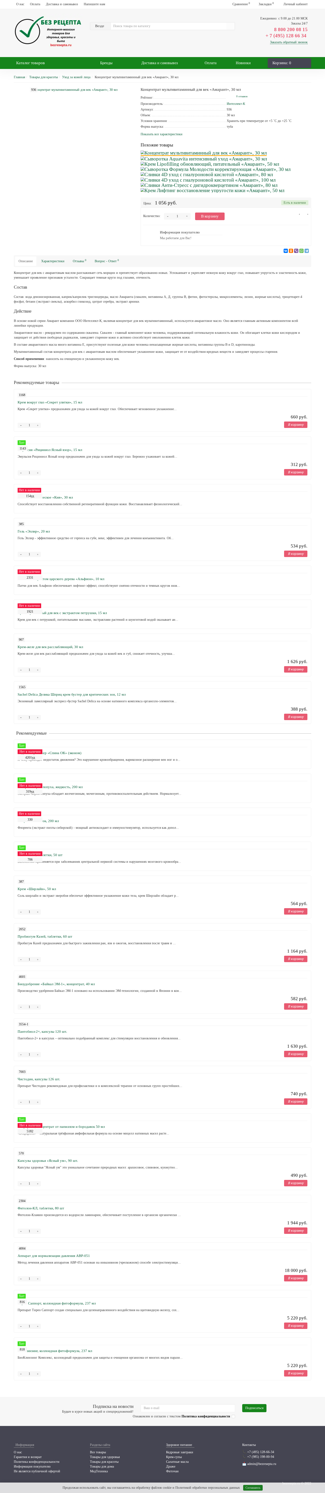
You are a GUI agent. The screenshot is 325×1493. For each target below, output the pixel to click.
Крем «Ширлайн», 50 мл (37, 889)
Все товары (98, 1452)
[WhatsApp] (301, 251)
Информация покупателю (32, 1466)
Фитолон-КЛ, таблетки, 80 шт (41, 1208)
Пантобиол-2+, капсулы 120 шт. (42, 1031)
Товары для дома (102, 1466)
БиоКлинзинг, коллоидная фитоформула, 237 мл (55, 1351)
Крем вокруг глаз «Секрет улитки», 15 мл (50, 402)
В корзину (210, 216)
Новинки (243, 63)
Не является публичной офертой (37, 1471)
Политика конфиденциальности (36, 1462)
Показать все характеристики (161, 134)
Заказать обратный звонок (289, 42)
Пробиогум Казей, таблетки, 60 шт (45, 936)
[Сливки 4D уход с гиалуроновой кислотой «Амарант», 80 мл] (207, 174)
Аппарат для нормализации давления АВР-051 (54, 1256)
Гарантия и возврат (28, 1457)
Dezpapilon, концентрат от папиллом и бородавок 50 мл (61, 1127)
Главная (19, 77)
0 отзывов (241, 96)
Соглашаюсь (253, 1487)
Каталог (30, 63)
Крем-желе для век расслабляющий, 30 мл (50, 647)
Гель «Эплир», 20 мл (34, 531)
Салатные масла (177, 1462)
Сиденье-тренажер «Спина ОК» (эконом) (49, 753)
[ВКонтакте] (286, 251)
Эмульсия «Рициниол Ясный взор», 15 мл (50, 450)
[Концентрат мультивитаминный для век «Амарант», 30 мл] (204, 153)
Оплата (35, 4)
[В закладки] (297, 215)
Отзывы (79, 261)
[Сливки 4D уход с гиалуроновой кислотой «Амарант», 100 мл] (208, 179)
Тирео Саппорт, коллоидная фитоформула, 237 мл (57, 1303)
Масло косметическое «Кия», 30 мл (45, 497)
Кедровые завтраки (179, 1452)
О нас (20, 4)
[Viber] (296, 251)
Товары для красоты (43, 77)
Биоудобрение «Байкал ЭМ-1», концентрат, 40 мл (56, 984)
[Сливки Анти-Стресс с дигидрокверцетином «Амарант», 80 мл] (209, 185)
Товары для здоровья (105, 1457)
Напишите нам (94, 4)
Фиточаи (172, 1471)
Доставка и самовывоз (62, 4)
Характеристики (52, 261)
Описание (26, 261)
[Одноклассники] (291, 251)
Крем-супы (174, 1457)
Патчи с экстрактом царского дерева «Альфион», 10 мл (61, 579)
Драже (170, 1466)
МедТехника (99, 1471)
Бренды (106, 63)
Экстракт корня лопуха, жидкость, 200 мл (50, 787)
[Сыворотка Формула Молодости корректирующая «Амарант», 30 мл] (216, 169)
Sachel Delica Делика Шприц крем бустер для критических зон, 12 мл (72, 694)
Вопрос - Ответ (107, 261)
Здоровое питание (179, 1445)
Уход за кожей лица (76, 77)
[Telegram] (307, 251)
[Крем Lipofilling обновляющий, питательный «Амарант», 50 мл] (210, 163)
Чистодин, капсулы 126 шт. (39, 1079)
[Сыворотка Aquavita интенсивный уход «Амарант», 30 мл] (204, 158)
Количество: (152, 216)
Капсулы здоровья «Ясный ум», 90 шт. (48, 1161)
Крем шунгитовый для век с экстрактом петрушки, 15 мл (62, 613)
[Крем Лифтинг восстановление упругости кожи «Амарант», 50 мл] (212, 190)
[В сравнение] (306, 215)
